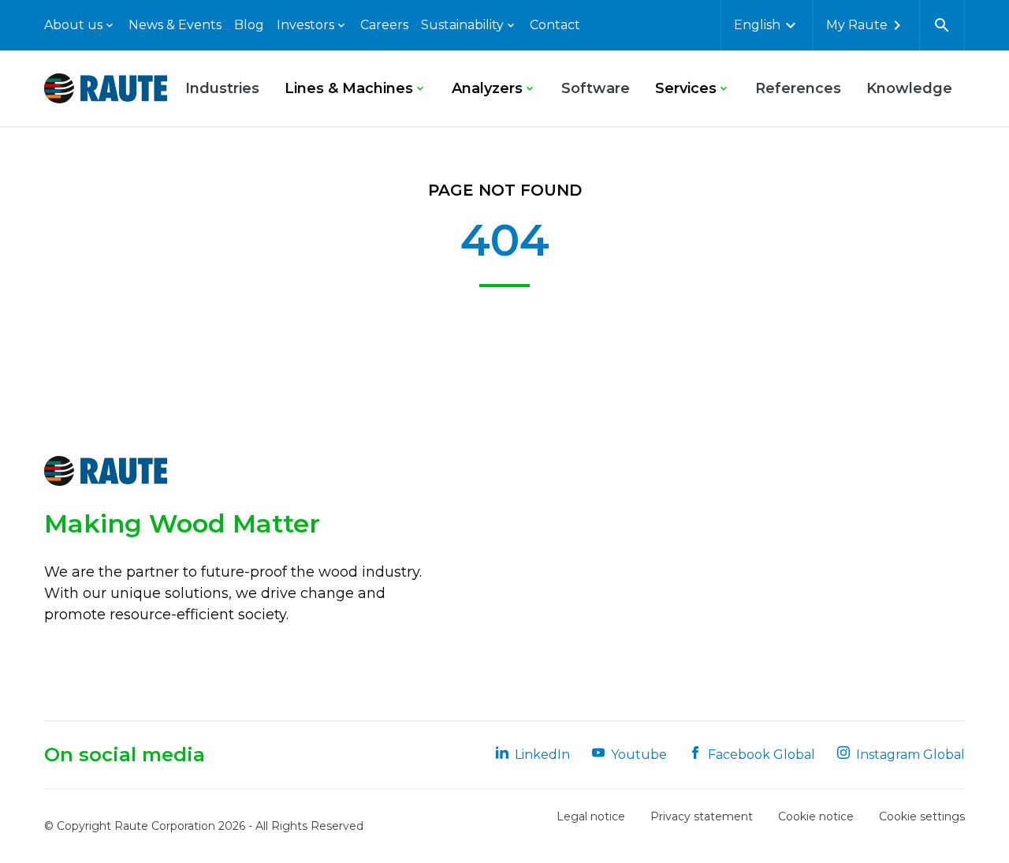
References (798, 88)
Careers (384, 24)
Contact (555, 24)
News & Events (175, 24)
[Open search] (942, 25)
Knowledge (909, 88)
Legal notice (591, 816)
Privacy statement (701, 816)
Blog (249, 24)
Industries (222, 88)
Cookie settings (922, 816)
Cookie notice (816, 816)
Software (595, 88)
